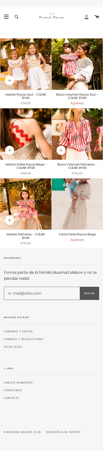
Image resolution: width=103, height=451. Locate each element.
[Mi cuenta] (86, 16)
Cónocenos (13, 390)
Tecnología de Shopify (63, 432)
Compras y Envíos (18, 331)
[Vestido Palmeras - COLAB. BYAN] (26, 204)
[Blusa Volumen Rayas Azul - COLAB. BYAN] (77, 64)
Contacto (11, 398)
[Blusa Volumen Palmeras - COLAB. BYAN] (77, 134)
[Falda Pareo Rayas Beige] (77, 204)
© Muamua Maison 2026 (22, 432)
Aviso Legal (13, 347)
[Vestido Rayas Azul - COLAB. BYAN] (26, 64)
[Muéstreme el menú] (6, 17)
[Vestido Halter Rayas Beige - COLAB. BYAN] (26, 134)
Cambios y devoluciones (24, 339)
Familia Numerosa (18, 382)
